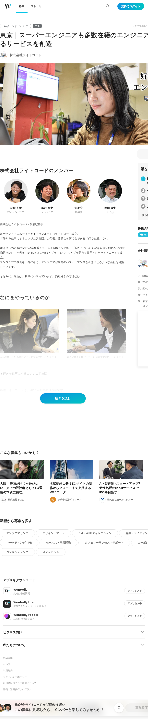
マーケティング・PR (19, 543)
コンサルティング (17, 552)
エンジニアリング (17, 533)
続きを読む (63, 398)
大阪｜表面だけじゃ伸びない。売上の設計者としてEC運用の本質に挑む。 (21, 487)
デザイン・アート (53, 533)
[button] (75, 580)
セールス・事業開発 (58, 543)
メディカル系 (50, 552)
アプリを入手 (135, 590)
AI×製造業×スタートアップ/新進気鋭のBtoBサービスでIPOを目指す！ (119, 487)
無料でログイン (130, 6)
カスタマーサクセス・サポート (104, 543)
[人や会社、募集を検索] (107, 6)
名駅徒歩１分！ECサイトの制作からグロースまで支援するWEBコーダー (71, 487)
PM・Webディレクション (95, 533)
